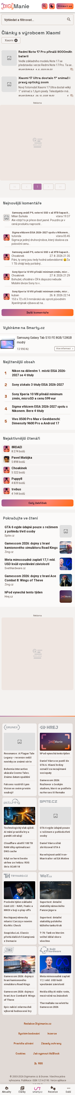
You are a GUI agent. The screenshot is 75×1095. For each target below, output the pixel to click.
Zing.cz (9, 551)
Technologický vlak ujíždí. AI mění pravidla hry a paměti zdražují (19, 831)
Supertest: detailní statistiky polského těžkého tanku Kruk (51, 921)
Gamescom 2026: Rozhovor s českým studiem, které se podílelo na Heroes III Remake (55, 786)
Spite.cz (9, 535)
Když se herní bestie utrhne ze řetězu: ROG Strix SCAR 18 (16, 862)
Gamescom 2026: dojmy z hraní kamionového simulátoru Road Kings (31, 546)
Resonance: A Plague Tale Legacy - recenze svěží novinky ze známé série (19, 757)
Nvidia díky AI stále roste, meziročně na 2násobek (55, 993)
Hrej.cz (9, 596)
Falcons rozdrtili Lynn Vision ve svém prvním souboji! (17, 788)
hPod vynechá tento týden (23, 592)
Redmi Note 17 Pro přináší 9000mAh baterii (45, 54)
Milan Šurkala (26, 69)
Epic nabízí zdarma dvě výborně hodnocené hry (17, 1009)
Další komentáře (38, 312)
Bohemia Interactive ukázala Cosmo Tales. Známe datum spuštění (17, 773)
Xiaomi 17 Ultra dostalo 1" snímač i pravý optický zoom (44, 80)
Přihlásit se (65, 6)
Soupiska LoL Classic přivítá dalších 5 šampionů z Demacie (19, 936)
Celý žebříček (37, 503)
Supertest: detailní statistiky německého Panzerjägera (52, 906)
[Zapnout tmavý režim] (52, 6)
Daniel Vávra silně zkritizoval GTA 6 (50, 845)
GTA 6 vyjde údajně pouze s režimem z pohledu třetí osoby (31, 529)
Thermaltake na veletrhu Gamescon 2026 (54, 1005)
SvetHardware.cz (15, 568)
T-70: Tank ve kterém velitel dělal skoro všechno (52, 936)
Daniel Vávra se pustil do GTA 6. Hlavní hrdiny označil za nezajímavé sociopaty (54, 766)
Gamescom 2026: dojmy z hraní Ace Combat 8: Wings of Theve (30, 578)
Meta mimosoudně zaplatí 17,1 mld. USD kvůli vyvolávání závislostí (30, 562)
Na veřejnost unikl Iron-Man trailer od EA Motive (54, 856)
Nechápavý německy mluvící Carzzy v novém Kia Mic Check (18, 921)
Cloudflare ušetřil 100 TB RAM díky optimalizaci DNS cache (18, 847)
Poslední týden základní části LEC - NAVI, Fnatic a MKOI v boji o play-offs (18, 906)
